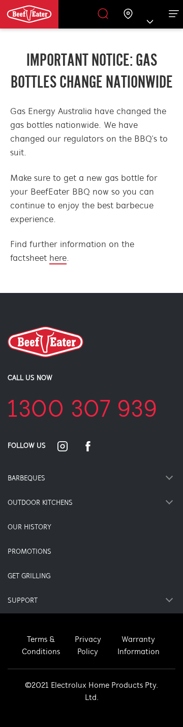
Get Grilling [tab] (29, 576)
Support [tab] (23, 601)
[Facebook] (94, 446)
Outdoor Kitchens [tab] (40, 503)
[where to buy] (128, 14)
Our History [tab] (29, 527)
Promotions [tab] (29, 552)
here (58, 258)
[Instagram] (68, 446)
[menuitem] (42, 14)
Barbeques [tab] (26, 478)
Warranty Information (138, 646)
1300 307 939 (82, 410)
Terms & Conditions (41, 646)
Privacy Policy (88, 646)
